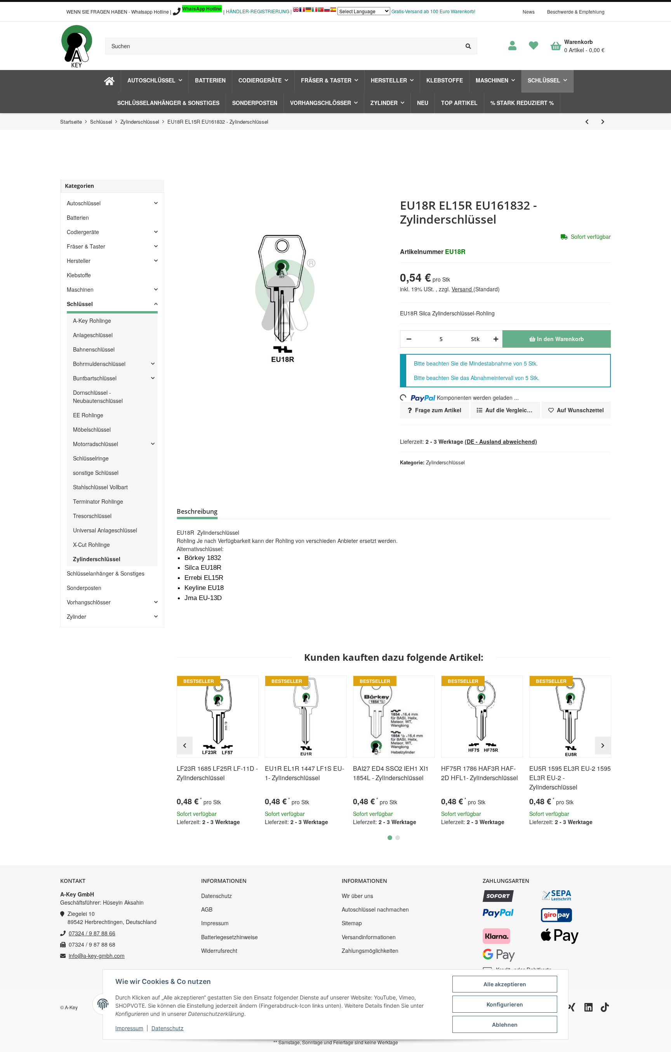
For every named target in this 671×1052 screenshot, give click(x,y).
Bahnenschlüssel (94, 349)
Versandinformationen (369, 937)
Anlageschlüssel (93, 335)
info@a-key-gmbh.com (97, 955)
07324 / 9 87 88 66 (92, 933)
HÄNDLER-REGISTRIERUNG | (259, 11)
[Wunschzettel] (533, 46)
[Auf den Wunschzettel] (249, 685)
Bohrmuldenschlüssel (99, 364)
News (529, 11)
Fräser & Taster (86, 246)
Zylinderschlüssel (445, 462)
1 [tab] (390, 837)
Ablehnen (505, 1024)
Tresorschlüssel (92, 516)
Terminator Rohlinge (98, 501)
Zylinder (76, 616)
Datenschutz (216, 896)
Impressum (215, 923)
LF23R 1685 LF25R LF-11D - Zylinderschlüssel (217, 773)
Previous (185, 745)
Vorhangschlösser (89, 602)
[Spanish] (333, 11)
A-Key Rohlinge (92, 320)
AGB (206, 909)
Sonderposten (84, 588)
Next (603, 745)
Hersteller (78, 260)
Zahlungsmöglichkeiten (370, 950)
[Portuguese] (321, 11)
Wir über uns (357, 896)
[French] (302, 11)
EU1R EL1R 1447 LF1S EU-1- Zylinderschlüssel (304, 773)
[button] (512, 46)
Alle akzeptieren (504, 984)
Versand (462, 289)
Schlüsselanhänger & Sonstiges (105, 573)
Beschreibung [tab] (197, 511)
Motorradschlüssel (95, 444)
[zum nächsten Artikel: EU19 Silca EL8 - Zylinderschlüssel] (603, 121)
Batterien (78, 217)
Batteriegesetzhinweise (229, 937)
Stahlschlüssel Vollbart (100, 487)
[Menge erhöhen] (494, 339)
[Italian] (314, 11)
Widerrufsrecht (219, 950)
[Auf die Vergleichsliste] (230, 685)
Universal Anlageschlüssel (105, 530)
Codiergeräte (83, 232)
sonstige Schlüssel (95, 472)
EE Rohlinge (88, 415)
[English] (296, 11)
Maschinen (80, 289)
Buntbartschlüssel (94, 378)
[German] (308, 11)
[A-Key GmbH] (76, 46)
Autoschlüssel (84, 203)
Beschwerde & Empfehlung (576, 11)
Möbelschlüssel (92, 429)
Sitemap (352, 923)
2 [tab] (397, 837)
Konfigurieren (505, 1004)
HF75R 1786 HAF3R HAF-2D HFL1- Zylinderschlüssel (479, 773)
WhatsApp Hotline (202, 8)
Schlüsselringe (91, 458)
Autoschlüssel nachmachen (375, 909)
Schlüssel (80, 304)
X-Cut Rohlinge (91, 544)
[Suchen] (468, 46)
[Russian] (327, 11)
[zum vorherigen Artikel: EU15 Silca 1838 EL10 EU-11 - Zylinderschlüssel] (587, 121)
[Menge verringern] (408, 339)
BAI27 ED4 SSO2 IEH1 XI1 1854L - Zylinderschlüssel (391, 773)
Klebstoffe (79, 275)
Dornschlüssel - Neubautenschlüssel (98, 396)
